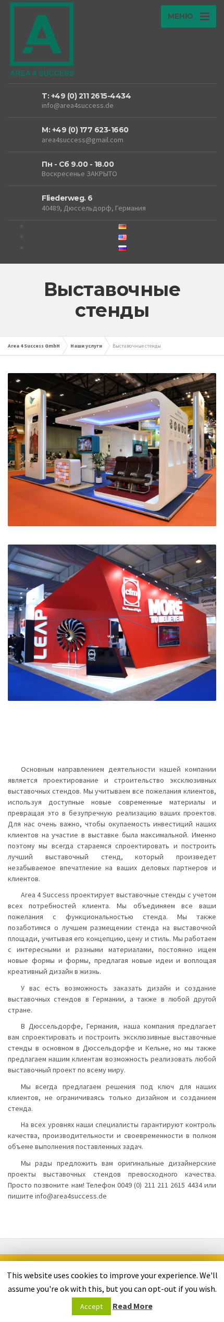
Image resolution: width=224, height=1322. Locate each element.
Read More (133, 1306)
